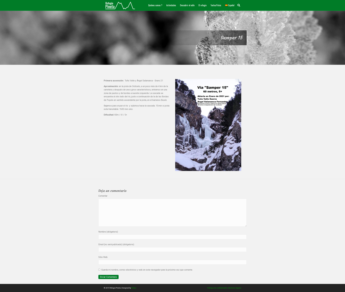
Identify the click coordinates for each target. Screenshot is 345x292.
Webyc (133, 288)
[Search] (238, 5)
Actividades (171, 5)
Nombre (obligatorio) (108, 231)
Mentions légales (234, 288)
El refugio (202, 5)
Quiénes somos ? (155, 5)
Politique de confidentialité (217, 288)
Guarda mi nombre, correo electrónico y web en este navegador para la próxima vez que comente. (147, 270)
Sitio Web (103, 257)
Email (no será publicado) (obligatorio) (116, 244)
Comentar (102, 196)
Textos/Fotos (216, 5)
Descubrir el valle (187, 5)
